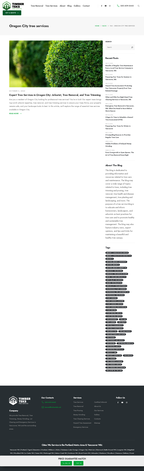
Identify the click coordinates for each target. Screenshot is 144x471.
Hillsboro (51, 450)
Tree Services (51, 5)
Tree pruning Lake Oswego (115, 340)
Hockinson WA (73, 453)
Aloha (58, 450)
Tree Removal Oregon (113, 346)
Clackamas (64, 450)
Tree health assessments (114, 325)
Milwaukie (95, 453)
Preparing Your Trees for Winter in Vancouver (117, 127)
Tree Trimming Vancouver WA (115, 367)
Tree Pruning (110, 337)
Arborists (109, 259)
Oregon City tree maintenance (116, 286)
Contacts (97, 419)
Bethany (126, 453)
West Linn (92, 450)
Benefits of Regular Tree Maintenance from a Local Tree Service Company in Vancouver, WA (119, 68)
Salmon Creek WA (61, 453)
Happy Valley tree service (114, 280)
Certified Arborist (100, 402)
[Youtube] (105, 5)
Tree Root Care (111, 352)
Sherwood (99, 450)
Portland (23, 450)
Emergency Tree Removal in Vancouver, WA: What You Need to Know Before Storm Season (119, 108)
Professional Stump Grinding (116, 289)
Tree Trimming (111, 358)
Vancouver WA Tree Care (114, 370)
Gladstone (102, 453)
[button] (139, 6)
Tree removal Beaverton (125, 343)
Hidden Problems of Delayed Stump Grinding (118, 145)
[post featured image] (56, 63)
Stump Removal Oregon (114, 313)
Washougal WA (49, 453)
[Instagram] (109, 5)
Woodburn (110, 453)
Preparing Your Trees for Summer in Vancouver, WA (118, 78)
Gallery (77, 5)
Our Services (99, 410)
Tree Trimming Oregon (113, 364)
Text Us (78, 463)
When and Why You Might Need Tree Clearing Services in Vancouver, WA (118, 98)
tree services (128, 355)
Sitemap (97, 423)
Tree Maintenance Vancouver (115, 334)
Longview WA (121, 450)
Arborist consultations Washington (118, 256)
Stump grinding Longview (115, 301)
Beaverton (36, 450)
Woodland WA (19, 453)
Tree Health (122, 322)
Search (108, 42)
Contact (86, 5)
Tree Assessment (111, 319)
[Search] (132, 47)
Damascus (119, 453)
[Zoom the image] (13, 3)
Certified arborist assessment (116, 262)
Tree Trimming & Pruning (114, 361)
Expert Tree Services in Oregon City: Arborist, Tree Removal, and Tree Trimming (54, 95)
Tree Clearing (110, 322)
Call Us (67, 463)
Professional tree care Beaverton (117, 292)
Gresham (44, 450)
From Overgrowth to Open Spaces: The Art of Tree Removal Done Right (119, 153)
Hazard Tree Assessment (82, 423)
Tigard (30, 450)
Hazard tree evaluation (114, 283)
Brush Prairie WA (84, 453)
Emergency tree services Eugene (116, 274)
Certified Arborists (112, 265)
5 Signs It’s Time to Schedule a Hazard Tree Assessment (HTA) (119, 118)
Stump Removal (111, 310)
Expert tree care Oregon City (116, 277)
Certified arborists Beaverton (116, 268)
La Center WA (29, 453)
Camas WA (38, 453)
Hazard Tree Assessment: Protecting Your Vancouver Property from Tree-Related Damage (118, 88)
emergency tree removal (114, 271)
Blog (69, 5)
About (62, 5)
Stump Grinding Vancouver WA (116, 307)
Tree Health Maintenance (114, 328)
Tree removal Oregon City (114, 349)
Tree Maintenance (125, 331)
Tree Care (123, 319)
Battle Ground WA (110, 450)
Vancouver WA (15, 450)
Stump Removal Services (114, 316)
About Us (97, 406)
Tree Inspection (111, 331)
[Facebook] (101, 5)
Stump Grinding (111, 298)
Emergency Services (80, 427)
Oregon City (83, 450)
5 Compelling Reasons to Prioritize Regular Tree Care (117, 136)
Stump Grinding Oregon (114, 304)
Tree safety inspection (113, 355)
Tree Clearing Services (81, 419)
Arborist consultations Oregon (117, 253)
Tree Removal (37, 5)
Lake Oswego (73, 450)
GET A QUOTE (10, 13)
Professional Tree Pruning (115, 295)
